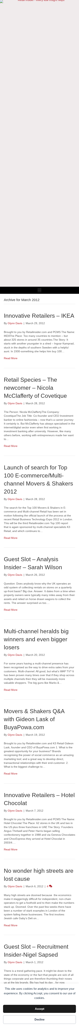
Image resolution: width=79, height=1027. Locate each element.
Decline (39, 1019)
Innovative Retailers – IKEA (39, 316)
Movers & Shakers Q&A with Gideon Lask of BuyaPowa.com (34, 719)
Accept (39, 1008)
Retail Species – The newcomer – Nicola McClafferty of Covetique (35, 388)
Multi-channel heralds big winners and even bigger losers (36, 639)
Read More (10, 358)
